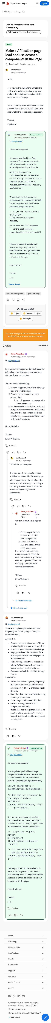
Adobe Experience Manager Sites (14, 12)
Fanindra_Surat (20, 134)
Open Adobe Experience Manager (25, 32)
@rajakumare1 (17, 141)
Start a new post (22, 336)
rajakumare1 (16, 69)
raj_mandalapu (17, 617)
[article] (25, 403)
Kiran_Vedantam (17, 354)
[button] (13, 64)
